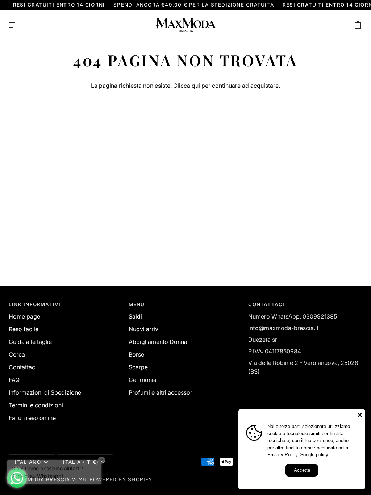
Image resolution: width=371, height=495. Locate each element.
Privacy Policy (282, 454)
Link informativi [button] (35, 304)
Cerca (17, 354)
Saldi (135, 316)
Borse (136, 354)
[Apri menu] (19, 25)
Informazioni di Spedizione (45, 392)
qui (196, 85)
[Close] (359, 415)
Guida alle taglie (30, 341)
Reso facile (23, 329)
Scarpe (138, 367)
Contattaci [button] (266, 304)
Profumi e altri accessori (161, 392)
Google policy (314, 454)
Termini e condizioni (36, 405)
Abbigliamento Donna (158, 341)
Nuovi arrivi (144, 329)
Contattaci (23, 367)
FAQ (14, 379)
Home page (24, 316)
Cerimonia (143, 379)
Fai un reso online (32, 417)
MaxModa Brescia (42, 479)
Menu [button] (137, 304)
